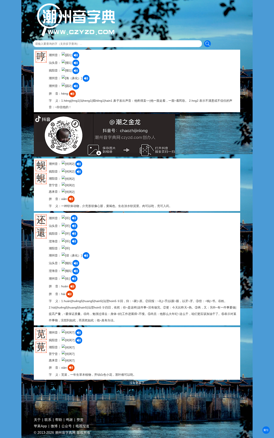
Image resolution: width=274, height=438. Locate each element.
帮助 (58, 420)
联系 (48, 420)
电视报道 (82, 426)
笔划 (266, 430)
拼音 (266, 430)
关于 (37, 420)
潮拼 (266, 430)
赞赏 (80, 420)
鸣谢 (69, 420)
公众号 (66, 426)
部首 (266, 430)
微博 (54, 426)
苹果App (40, 426)
